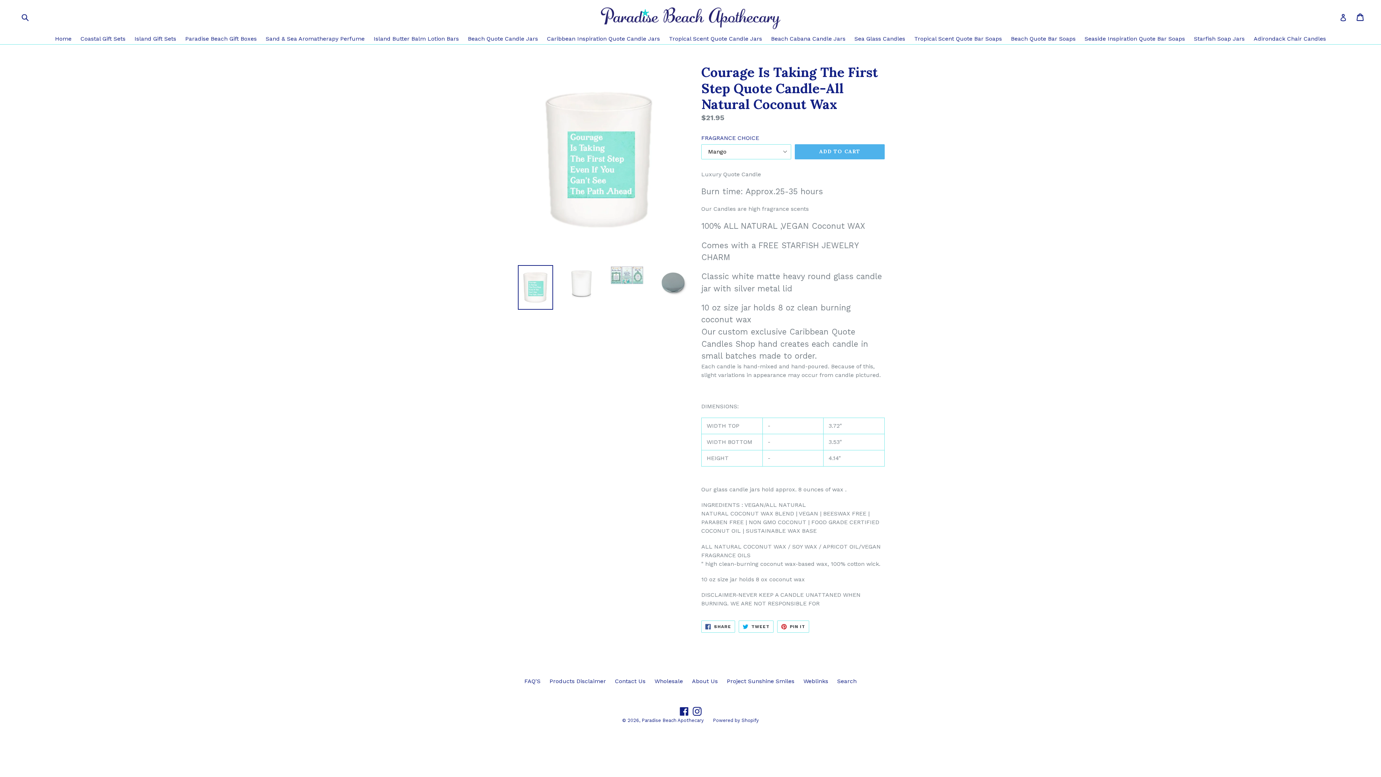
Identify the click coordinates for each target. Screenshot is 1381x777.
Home (63, 38)
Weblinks (815, 681)
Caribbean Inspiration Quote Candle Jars (603, 38)
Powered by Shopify (736, 720)
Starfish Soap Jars (1219, 38)
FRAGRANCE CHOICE (730, 138)
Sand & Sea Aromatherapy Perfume (315, 38)
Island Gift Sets (155, 38)
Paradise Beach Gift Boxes (221, 38)
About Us (705, 681)
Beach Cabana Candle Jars (808, 38)
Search (847, 681)
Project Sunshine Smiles (760, 681)
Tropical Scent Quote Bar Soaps (958, 38)
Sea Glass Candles (879, 38)
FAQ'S (532, 681)
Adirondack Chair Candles (1290, 38)
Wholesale (669, 681)
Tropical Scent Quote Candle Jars (715, 38)
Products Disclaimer (578, 681)
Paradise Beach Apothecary (673, 720)
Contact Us (630, 681)
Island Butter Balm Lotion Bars (416, 38)
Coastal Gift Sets (103, 38)
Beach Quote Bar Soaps (1043, 38)
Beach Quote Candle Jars (503, 38)
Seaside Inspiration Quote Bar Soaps (1135, 38)
